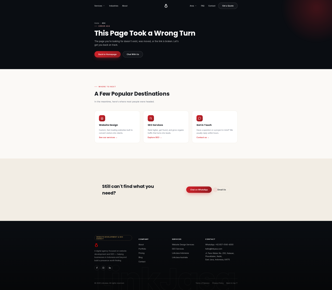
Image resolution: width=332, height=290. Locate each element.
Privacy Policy (218, 283)
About (124, 6)
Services (98, 6)
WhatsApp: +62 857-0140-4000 (219, 244)
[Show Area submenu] (195, 5)
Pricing (141, 253)
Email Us (222, 190)
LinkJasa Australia (180, 257)
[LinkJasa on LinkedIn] (109, 267)
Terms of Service (202, 283)
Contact (211, 6)
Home (96, 23)
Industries (113, 6)
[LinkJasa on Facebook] (96, 267)
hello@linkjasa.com (213, 249)
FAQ (202, 6)
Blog (141, 257)
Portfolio (142, 249)
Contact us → (202, 137)
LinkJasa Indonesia (180, 253)
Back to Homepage (107, 54)
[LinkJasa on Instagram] (103, 267)
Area (192, 6)
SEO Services (178, 249)
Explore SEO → (155, 137)
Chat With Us (133, 54)
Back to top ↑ (232, 283)
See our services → (108, 137)
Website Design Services (183, 244)
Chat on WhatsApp (199, 190)
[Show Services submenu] (103, 5)
